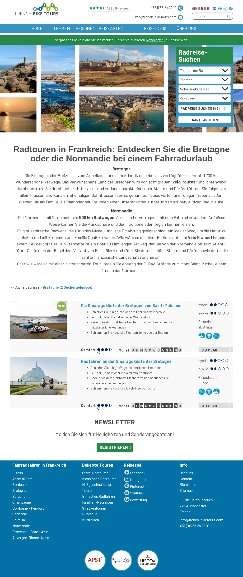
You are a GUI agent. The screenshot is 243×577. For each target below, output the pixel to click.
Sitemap (186, 490)
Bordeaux (20, 484)
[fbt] (35, 8)
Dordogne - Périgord (28, 508)
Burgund (18, 496)
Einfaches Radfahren (98, 496)
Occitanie (19, 513)
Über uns (186, 28)
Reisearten (111, 28)
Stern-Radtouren (95, 472)
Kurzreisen (90, 519)
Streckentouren (94, 508)
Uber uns (186, 472)
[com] (194, 7)
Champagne (21, 502)
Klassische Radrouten (99, 478)
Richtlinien (188, 484)
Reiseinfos (155, 28)
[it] (200, 7)
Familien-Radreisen (97, 502)
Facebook (137, 472)
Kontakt (186, 478)
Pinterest (137, 486)
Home (37, 28)
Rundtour (89, 513)
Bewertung (138, 499)
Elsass (17, 472)
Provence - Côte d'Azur (30, 531)
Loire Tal (19, 519)
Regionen (86, 28)
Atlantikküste (22, 478)
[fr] (206, 7)
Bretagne (19, 490)
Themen (61, 28)
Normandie (21, 525)
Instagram (138, 479)
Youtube (136, 493)
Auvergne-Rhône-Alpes (30, 537)
